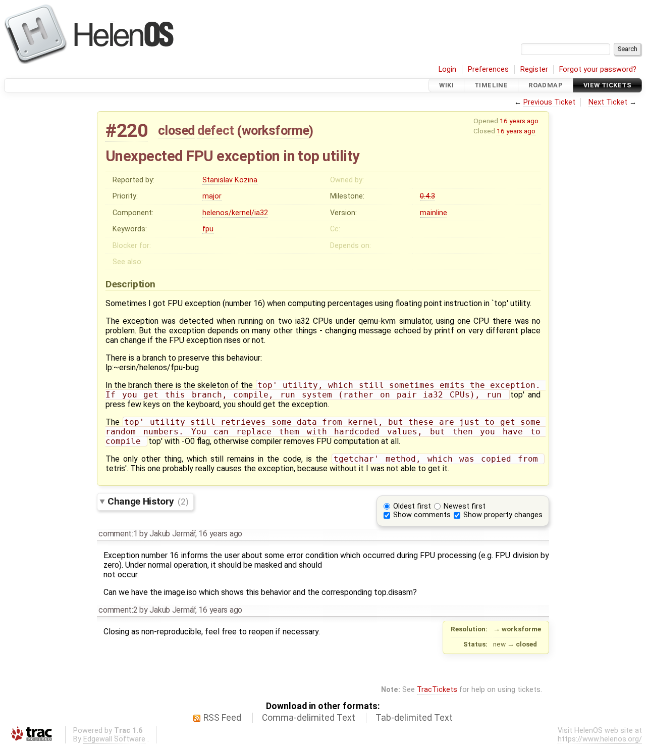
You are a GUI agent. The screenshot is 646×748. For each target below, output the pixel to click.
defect (215, 130)
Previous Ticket (549, 102)
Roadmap (545, 85)
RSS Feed (222, 718)
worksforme (275, 130)
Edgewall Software (114, 739)
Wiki (446, 85)
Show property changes (503, 515)
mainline (433, 213)
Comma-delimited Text (308, 718)
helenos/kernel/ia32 (235, 213)
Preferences (488, 69)
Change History (147, 501)
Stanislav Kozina (229, 180)
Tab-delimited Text (414, 718)
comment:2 (117, 610)
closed (176, 130)
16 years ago (519, 121)
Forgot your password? (597, 69)
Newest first (465, 506)
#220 (126, 130)
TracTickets (437, 689)
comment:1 (117, 533)
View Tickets (607, 85)
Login (447, 69)
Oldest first (412, 506)
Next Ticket (607, 102)
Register (534, 69)
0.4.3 (427, 196)
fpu (207, 229)
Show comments (422, 515)
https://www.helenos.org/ (600, 739)
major (212, 196)
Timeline (491, 85)
